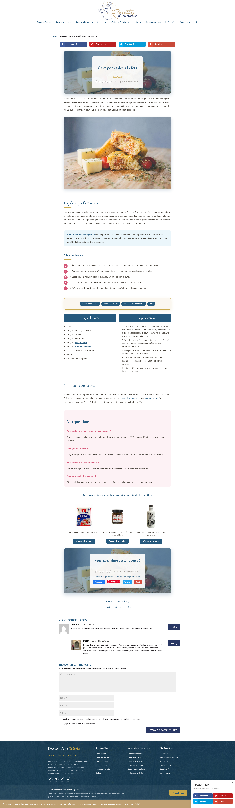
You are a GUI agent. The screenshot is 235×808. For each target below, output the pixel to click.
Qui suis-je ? (164, 753)
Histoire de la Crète (135, 773)
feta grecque (81, 342)
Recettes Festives (83, 22)
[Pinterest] (62, 779)
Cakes (98, 773)
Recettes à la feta (103, 769)
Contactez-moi (186, 22)
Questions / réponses (168, 769)
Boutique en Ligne (153, 22)
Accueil (54, 36)
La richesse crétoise (135, 753)
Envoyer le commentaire (162, 730)
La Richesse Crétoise (118, 22)
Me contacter (165, 773)
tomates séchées (83, 346)
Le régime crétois (134, 757)
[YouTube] (68, 779)
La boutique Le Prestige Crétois (172, 765)
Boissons (100, 22)
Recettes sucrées (63, 22)
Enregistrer (115, 581)
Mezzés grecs (101, 765)
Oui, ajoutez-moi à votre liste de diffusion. (78, 724)
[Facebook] (50, 779)
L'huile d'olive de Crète (137, 761)
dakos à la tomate (129, 398)
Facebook (99, 582)
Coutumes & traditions (136, 769)
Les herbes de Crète (136, 765)
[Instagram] (56, 779)
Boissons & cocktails (104, 777)
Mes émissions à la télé (169, 757)
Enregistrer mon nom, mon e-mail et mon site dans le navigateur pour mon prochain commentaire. (101, 719)
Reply (174, 626)
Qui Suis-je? (169, 22)
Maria (86, 641)
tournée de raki (151, 398)
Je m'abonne (178, 793)
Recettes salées (102, 753)
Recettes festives (102, 761)
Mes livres (136, 22)
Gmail (137, 582)
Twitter (127, 582)
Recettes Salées (44, 22)
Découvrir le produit (84, 541)
